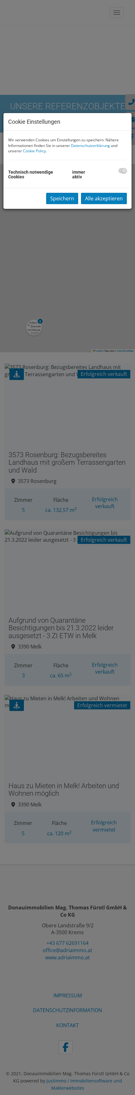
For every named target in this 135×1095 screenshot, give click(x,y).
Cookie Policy (34, 151)
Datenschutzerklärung (90, 145)
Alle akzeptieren (104, 198)
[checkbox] (122, 170)
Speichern (62, 198)
